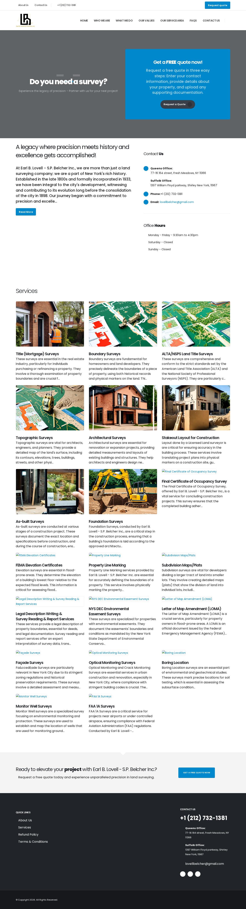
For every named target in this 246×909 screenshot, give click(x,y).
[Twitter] (190, 874)
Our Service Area (172, 20)
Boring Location (175, 662)
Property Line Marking (107, 565)
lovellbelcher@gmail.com (177, 202)
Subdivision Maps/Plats (182, 565)
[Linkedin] (197, 874)
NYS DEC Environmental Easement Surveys (109, 611)
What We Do (124, 20)
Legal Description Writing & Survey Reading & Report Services (45, 616)
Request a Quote (174, 104)
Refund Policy (28, 834)
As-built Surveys (30, 521)
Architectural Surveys (107, 437)
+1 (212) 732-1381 (203, 818)
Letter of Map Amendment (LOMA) (191, 608)
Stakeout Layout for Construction (190, 437)
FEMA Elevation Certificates (39, 565)
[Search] (229, 20)
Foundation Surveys (106, 521)
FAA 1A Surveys (102, 706)
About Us (23, 5)
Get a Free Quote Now (196, 772)
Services (24, 827)
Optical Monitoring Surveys (112, 662)
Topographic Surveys (34, 437)
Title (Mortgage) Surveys (37, 354)
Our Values (146, 20)
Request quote (217, 5)
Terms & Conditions (33, 841)
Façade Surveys (29, 662)
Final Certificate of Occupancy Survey (194, 481)
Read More (26, 212)
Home (84, 20)
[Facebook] (182, 874)
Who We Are (102, 20)
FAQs (193, 20)
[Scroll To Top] (239, 904)
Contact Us (40, 5)
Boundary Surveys (104, 354)
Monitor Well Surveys (34, 706)
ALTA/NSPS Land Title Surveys (187, 354)
